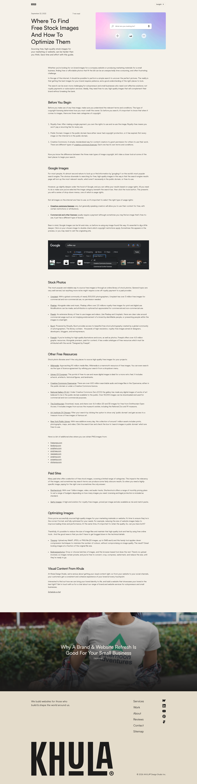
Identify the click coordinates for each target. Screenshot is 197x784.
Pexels (53, 314)
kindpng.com (55, 445)
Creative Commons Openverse (63, 383)
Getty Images (56, 502)
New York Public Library (60, 421)
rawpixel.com (55, 454)
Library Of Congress (58, 374)
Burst (52, 326)
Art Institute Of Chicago (60, 412)
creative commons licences (85, 144)
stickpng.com (56, 462)
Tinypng (53, 540)
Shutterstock (55, 490)
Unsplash (54, 296)
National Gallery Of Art (59, 392)
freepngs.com (56, 443)
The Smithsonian (57, 404)
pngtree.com (55, 451)
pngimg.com (55, 456)
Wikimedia (54, 365)
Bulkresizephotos (57, 552)
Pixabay (53, 305)
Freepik (53, 337)
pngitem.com (55, 448)
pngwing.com (55, 459)
